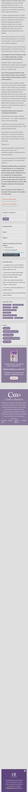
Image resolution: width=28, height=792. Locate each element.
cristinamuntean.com (11, 788)
